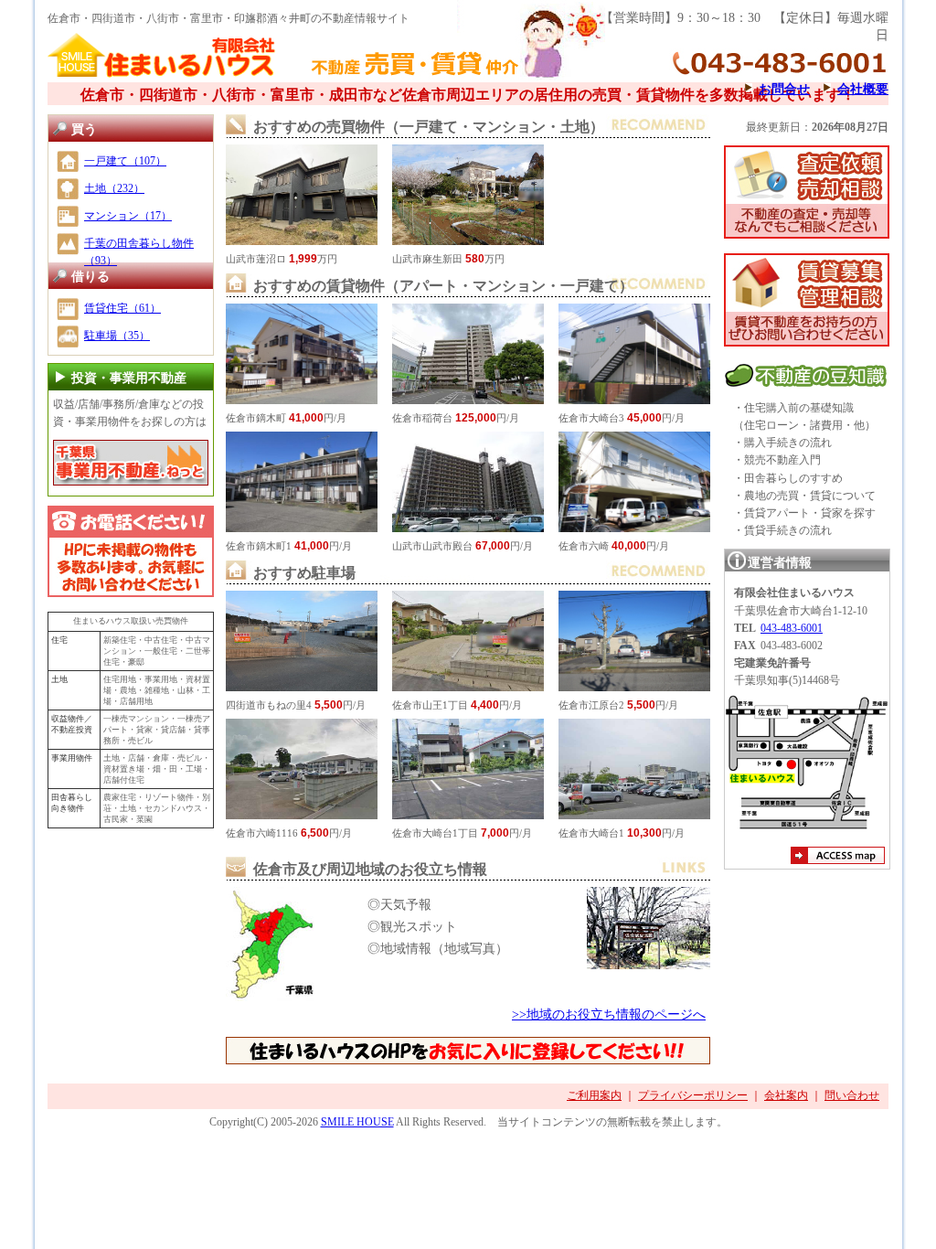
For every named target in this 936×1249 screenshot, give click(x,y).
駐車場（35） (117, 335)
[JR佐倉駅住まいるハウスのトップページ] (162, 75)
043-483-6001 (791, 628)
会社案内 (786, 1095)
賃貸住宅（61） (122, 308)
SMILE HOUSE (357, 1122)
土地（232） (114, 188)
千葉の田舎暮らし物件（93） (139, 252)
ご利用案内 (594, 1095)
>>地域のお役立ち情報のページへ (609, 1014)
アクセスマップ (838, 858)
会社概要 (862, 88)
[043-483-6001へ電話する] (131, 551)
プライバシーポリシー (693, 1095)
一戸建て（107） (125, 161)
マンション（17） (128, 215)
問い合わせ (851, 1095)
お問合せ (784, 88)
